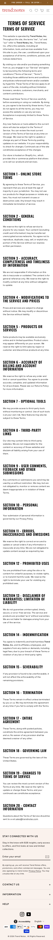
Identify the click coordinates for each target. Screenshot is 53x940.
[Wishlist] (36, 10)
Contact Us (26, 884)
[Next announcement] (47, 2)
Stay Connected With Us (20, 836)
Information (26, 894)
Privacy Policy (26, 519)
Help (26, 904)
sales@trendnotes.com (26, 819)
